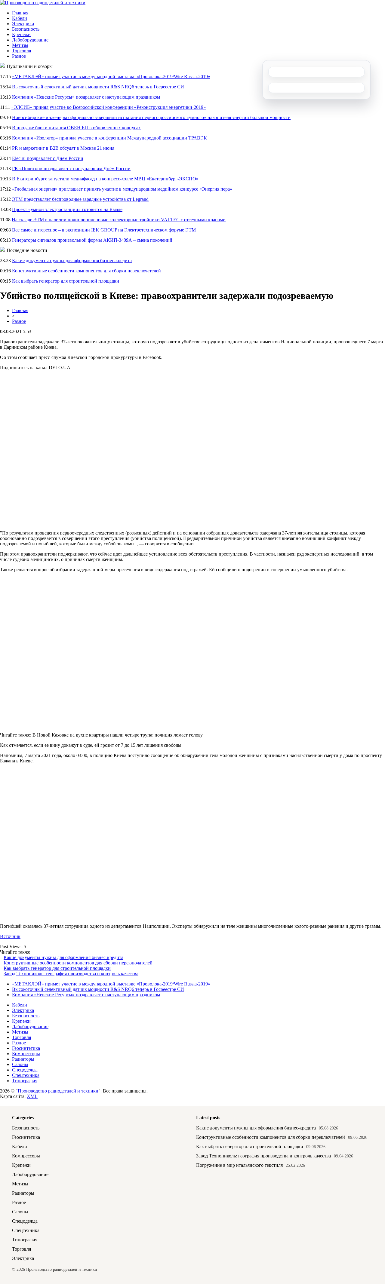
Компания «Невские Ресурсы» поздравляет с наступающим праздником (86, 97)
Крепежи (21, 34)
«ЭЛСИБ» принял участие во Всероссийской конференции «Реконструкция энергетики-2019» (108, 107)
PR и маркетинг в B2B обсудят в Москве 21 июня (63, 148)
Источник (10, 936)
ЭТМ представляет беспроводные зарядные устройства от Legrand (80, 199)
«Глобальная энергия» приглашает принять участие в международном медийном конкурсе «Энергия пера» (122, 189)
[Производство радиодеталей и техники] (42, 2)
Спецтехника (25, 1075)
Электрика (23, 23)
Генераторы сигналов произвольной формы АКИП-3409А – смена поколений (92, 240)
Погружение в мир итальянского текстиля (239, 1165)
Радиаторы (23, 1059)
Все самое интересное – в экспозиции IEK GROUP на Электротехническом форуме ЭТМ (104, 229)
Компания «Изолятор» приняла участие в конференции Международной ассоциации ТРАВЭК (109, 137)
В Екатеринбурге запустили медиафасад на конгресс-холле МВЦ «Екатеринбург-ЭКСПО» (105, 178)
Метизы (20, 45)
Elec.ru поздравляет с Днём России (47, 158)
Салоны (20, 1064)
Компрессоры (26, 1053)
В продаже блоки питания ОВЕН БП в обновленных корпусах (76, 127)
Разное (19, 56)
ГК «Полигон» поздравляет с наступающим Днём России (71, 168)
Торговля (21, 50)
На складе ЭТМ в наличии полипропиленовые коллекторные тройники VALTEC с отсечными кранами (119, 219)
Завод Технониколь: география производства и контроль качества (71, 973)
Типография (24, 1080)
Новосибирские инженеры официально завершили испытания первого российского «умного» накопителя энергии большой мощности (151, 117)
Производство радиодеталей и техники (58, 1090)
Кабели (19, 18)
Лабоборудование (30, 39)
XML (32, 1096)
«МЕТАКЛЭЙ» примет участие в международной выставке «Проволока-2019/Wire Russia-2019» (111, 76)
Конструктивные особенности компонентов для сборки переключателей (86, 270)
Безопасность (25, 29)
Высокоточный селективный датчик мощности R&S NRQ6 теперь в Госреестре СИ (98, 86)
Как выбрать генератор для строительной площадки (65, 280)
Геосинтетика (26, 1048)
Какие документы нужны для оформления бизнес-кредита (72, 260)
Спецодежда (25, 1069)
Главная (20, 12)
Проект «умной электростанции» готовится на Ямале (67, 209)
